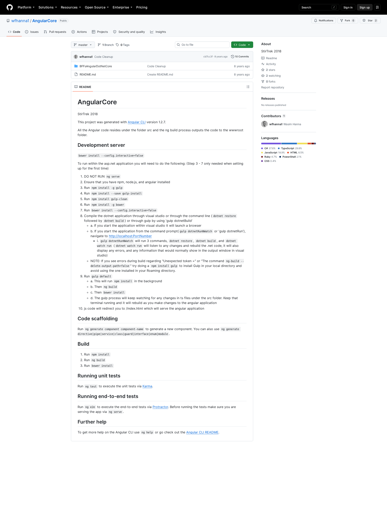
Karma (147, 386)
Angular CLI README (202, 432)
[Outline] (247, 87)
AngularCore (44, 20)
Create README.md (160, 74)
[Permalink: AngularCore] (75, 102)
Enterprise (121, 7)
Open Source (95, 7)
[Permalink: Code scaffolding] (75, 318)
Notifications (326, 20)
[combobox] (204, 45)
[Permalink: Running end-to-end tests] (75, 396)
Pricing (141, 7)
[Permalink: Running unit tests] (75, 375)
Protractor (160, 407)
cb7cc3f (208, 56)
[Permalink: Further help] (75, 422)
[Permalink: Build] (75, 344)
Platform (24, 7)
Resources (69, 7)
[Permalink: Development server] (75, 145)
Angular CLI (137, 122)
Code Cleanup (103, 56)
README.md (88, 74)
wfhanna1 (20, 20)
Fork (349, 20)
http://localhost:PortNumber (130, 236)
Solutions (46, 7)
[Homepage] (9, 7)
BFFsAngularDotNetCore (96, 66)
